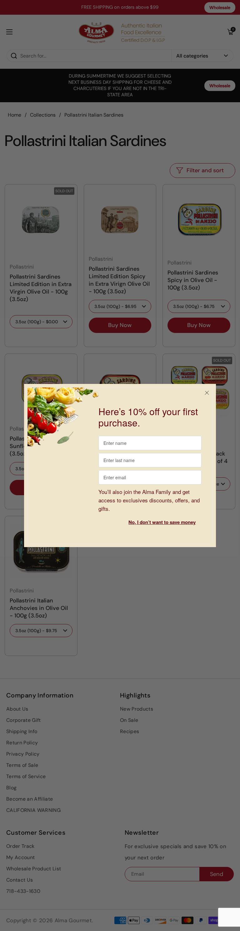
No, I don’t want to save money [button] (162, 522)
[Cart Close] (207, 393)
